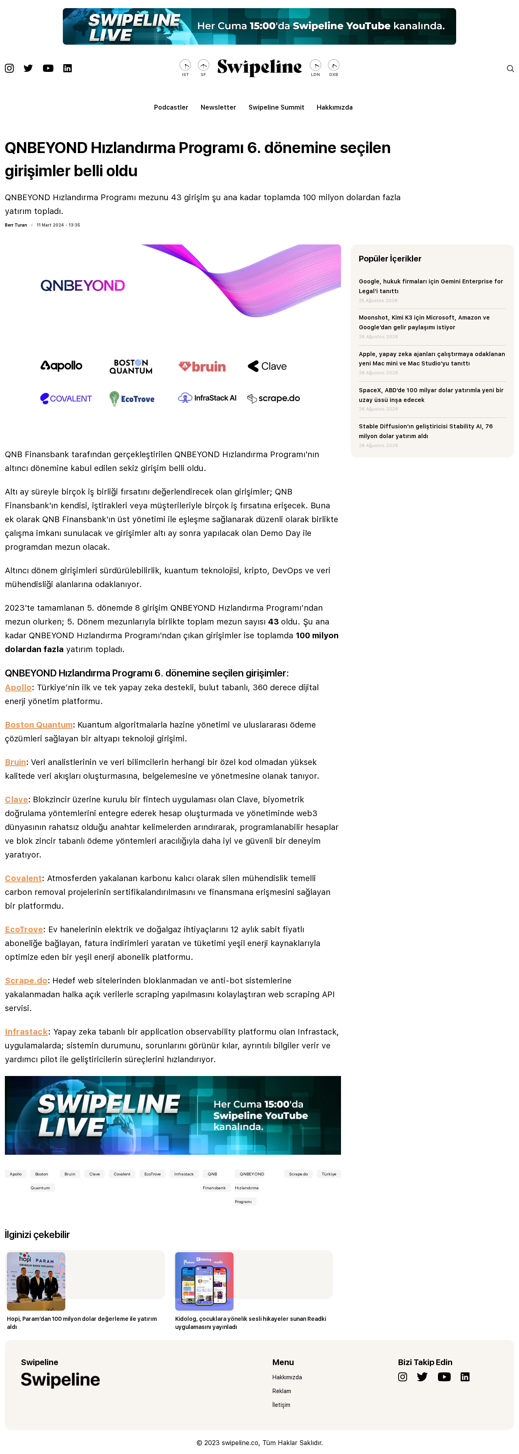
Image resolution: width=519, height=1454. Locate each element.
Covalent (122, 1173)
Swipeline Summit (277, 107)
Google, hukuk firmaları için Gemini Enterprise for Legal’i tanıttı (431, 286)
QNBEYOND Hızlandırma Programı (249, 1187)
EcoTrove (152, 1173)
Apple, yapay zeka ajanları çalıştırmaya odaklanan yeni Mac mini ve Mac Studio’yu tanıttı (432, 359)
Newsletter (218, 107)
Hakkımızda (335, 107)
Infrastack (184, 1173)
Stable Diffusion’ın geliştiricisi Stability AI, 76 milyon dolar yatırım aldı (426, 431)
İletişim (281, 1405)
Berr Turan (16, 225)
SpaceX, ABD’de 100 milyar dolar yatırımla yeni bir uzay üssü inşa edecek (431, 395)
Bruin (69, 1173)
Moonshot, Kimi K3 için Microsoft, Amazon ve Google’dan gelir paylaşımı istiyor (424, 322)
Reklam (281, 1391)
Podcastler (171, 107)
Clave (94, 1173)
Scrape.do (298, 1173)
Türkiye (329, 1173)
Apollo (15, 1173)
